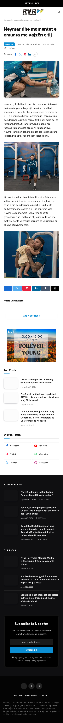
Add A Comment (31, 316)
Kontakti (44, 695)
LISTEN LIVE (31, 3)
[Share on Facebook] (15, 54)
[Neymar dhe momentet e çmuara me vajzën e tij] (31, 79)
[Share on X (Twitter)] (20, 54)
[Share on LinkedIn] (29, 54)
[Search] (58, 12)
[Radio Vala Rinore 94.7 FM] (33, 12)
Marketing (31, 695)
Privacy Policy (30, 661)
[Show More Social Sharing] (35, 54)
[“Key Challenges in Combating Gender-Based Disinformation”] (11, 383)
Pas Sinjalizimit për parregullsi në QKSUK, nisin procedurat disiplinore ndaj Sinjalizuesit (40, 397)
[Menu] (5, 12)
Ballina (18, 695)
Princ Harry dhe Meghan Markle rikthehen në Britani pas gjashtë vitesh (38, 561)
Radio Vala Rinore (13, 300)
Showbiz (9, 44)
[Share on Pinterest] (25, 54)
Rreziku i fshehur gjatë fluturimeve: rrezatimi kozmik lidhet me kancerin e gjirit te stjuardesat (40, 579)
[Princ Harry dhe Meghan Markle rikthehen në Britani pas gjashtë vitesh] (11, 561)
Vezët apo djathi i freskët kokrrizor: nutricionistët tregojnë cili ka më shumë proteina (39, 597)
